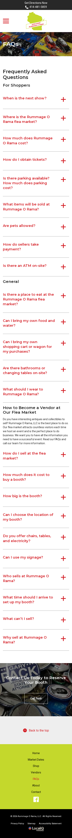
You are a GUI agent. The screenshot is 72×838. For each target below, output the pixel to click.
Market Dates (36, 759)
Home (36, 753)
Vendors (36, 772)
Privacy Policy (17, 823)
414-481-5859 (38, 6)
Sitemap (31, 823)
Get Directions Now (36, 2)
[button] (36, 99)
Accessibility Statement (50, 823)
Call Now (36, 698)
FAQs (10, 44)
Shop (36, 765)
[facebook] (36, 799)
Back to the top (39, 730)
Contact (36, 791)
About (36, 785)
